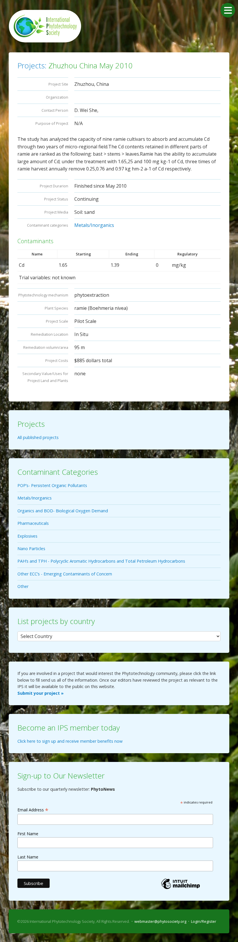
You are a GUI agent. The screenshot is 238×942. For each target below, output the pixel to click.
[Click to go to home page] (45, 26)
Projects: (31, 66)
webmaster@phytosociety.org (160, 921)
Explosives (27, 536)
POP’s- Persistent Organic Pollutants (52, 485)
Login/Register (203, 921)
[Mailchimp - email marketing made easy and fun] (180, 888)
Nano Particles (31, 548)
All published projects (38, 437)
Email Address (32, 809)
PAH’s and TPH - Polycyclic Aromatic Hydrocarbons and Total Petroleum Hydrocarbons (101, 561)
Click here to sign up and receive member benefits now (69, 741)
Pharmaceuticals (33, 523)
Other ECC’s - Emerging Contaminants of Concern (64, 574)
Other (22, 586)
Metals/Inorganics (94, 225)
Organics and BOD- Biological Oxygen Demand (62, 510)
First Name (27, 833)
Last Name (27, 857)
